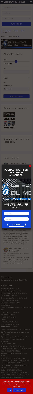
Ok (10, 390)
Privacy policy (19, 390)
